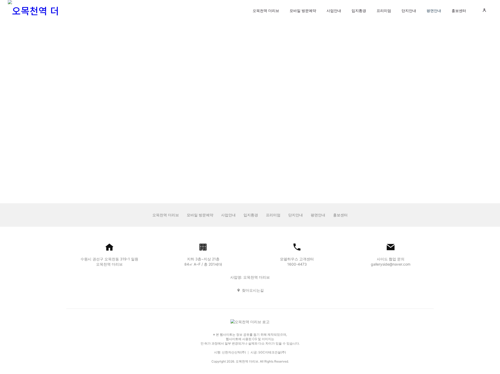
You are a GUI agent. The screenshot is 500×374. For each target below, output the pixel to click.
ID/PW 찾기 (239, 166)
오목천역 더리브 (266, 10)
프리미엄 (384, 10)
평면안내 (434, 10)
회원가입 (262, 166)
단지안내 (409, 10)
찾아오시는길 (253, 290)
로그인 (250, 148)
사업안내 (334, 10)
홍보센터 (459, 10)
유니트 (250, 41)
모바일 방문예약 (303, 10)
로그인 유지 (225, 135)
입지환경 (359, 10)
